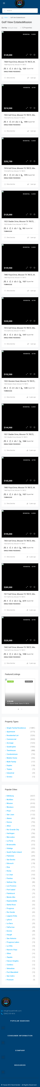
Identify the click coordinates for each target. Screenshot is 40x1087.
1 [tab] (19, 710)
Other (9, 953)
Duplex (9, 765)
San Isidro (11, 976)
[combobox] (14, 27)
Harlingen (10, 833)
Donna (9, 822)
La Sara (10, 923)
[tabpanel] (20, 692)
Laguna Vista (12, 916)
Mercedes (11, 837)
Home (6, 17)
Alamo (9, 818)
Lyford (9, 920)
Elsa (8, 867)
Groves (9, 777)
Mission (10, 803)
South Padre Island (14, 852)
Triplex (9, 769)
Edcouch (10, 863)
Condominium (12, 754)
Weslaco (10, 807)
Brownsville (11, 845)
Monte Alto (11, 897)
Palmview (10, 856)
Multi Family (11, 762)
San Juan (10, 815)
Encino (9, 931)
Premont (10, 980)
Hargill (9, 935)
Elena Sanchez (11, 78)
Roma (9, 871)
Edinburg (10, 796)
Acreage (10, 743)
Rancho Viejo (12, 950)
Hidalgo (10, 848)
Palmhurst (11, 893)
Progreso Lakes (13, 942)
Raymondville (12, 901)
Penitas (10, 878)
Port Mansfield (12, 972)
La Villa (9, 946)
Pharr (9, 811)
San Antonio (11, 938)
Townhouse (11, 750)
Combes (10, 965)
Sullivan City (11, 882)
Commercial (11, 739)
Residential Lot (12, 735)
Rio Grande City (13, 830)
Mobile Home (12, 758)
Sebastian (11, 968)
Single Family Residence (16, 728)
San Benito (11, 860)
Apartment (11, 732)
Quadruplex (11, 747)
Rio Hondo (11, 912)
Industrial (10, 773)
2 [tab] (23, 710)
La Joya (10, 875)
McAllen (10, 800)
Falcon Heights (13, 961)
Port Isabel (11, 890)
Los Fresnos (11, 886)
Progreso (10, 908)
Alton (9, 826)
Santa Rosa (11, 905)
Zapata (9, 957)
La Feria (10, 841)
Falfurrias (10, 927)
